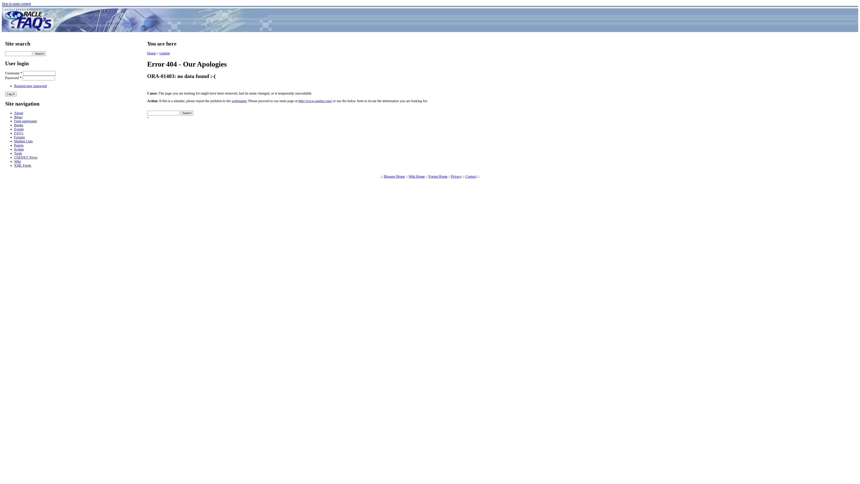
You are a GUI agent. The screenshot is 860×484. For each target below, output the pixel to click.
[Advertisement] (456, 20)
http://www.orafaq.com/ (315, 101)
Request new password (30, 86)
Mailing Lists (23, 141)
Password (13, 78)
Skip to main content (16, 4)
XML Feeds (22, 165)
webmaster (239, 101)
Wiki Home (416, 176)
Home (151, 53)
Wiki (17, 161)
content (164, 53)
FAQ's (18, 133)
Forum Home (437, 176)
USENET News (25, 157)
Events (19, 129)
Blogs (18, 117)
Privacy (456, 176)
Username (13, 73)
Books (18, 125)
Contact (470, 176)
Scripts (19, 149)
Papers (19, 145)
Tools (18, 153)
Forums (19, 137)
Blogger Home (394, 176)
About (18, 113)
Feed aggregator (25, 121)
